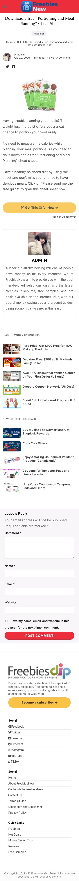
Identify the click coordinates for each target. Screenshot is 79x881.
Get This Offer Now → (41, 207)
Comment (13, 533)
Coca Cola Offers (35, 443)
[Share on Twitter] (6, 67)
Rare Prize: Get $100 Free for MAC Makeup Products (47, 347)
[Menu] (5, 6)
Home (9, 41)
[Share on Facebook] (12, 67)
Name (10, 566)
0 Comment (63, 57)
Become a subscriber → (39, 702)
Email (10, 584)
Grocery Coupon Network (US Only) (48, 386)
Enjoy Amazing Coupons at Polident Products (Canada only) (48, 458)
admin (21, 54)
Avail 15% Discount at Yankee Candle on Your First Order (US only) (49, 374)
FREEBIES (39, 33)
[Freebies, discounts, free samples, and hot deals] (39, 6)
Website (11, 602)
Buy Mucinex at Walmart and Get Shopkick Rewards (46, 431)
